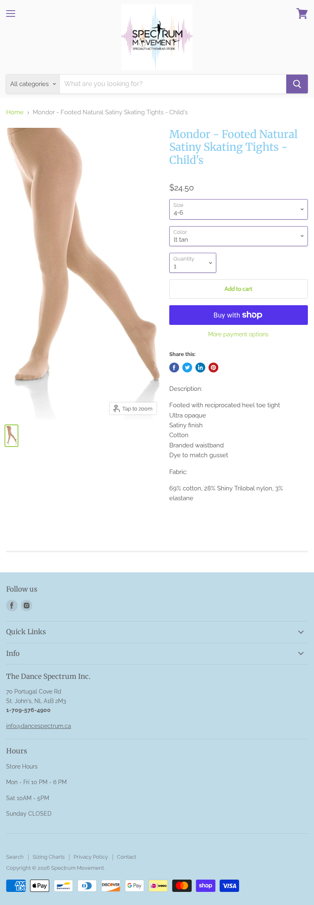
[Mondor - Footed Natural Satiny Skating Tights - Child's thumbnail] (11, 435)
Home (15, 112)
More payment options (238, 334)
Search (15, 857)
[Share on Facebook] (174, 367)
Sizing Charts (49, 857)
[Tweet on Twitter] (187, 367)
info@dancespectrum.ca (38, 726)
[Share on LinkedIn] (200, 367)
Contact (126, 857)
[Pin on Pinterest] (213, 367)
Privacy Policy (91, 857)
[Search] (297, 84)
